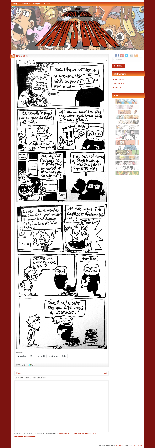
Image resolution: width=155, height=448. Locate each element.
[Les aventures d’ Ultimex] (127, 168)
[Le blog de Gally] (127, 142)
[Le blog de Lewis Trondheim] (127, 122)
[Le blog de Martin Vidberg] (127, 153)
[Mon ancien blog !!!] (127, 102)
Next (105, 373)
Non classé (117, 87)
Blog (15, 4)
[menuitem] (14, 4)
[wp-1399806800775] (61, 131)
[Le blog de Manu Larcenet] (127, 173)
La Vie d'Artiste (118, 83)
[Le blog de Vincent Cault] (127, 112)
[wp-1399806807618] (61, 276)
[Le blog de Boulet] (127, 127)
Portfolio (24, 4)
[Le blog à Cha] (127, 107)
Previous (19, 373)
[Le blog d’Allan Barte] (127, 132)
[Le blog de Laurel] (127, 163)
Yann (33, 365)
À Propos (36, 4)
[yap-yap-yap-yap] (127, 158)
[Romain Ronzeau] (127, 147)
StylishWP (138, 445)
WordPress (120, 445)
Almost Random (119, 79)
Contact (47, 4)
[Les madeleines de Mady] (127, 137)
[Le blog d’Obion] (127, 117)
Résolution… (23, 55)
